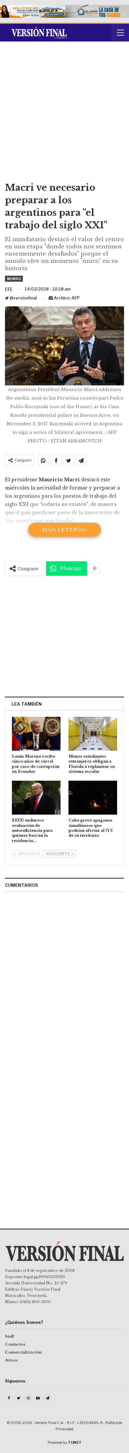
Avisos (11, 1360)
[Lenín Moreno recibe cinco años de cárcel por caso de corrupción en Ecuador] (36, 734)
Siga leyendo (64, 530)
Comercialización (23, 1352)
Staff (9, 1336)
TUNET (75, 1442)
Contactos (15, 1344)
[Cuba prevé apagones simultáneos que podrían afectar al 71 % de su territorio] (92, 798)
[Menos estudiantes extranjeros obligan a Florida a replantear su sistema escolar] (92, 734)
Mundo (14, 279)
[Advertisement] (64, 114)
